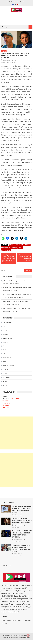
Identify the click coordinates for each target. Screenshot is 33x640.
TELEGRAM (5, 405)
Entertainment (7, 338)
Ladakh (5, 373)
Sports (4, 51)
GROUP (17, 398)
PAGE (11, 398)
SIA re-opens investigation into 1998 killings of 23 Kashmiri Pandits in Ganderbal (17, 296)
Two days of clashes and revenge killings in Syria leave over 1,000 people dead (8, 258)
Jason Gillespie (19, 244)
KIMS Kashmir (15, 527)
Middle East (6, 377)
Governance (6, 346)
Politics (5, 381)
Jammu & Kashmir (8, 365)
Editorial (5, 334)
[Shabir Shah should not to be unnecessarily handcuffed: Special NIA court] (6, 547)
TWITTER (5, 401)
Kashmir (5, 369)
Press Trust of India (17, 515)
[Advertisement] (16, 432)
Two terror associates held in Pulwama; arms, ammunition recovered (17, 309)
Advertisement (7, 322)
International (7, 358)
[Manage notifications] (28, 635)
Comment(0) (12, 62)
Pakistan (27, 244)
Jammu (5, 362)
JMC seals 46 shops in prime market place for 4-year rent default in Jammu (17, 282)
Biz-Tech (5, 330)
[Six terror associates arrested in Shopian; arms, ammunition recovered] (6, 521)
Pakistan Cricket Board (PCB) (9, 247)
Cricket (11, 244)
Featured (5, 342)
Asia (4, 326)
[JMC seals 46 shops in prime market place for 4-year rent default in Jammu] (6, 508)
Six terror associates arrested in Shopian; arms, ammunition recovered (17, 289)
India (4, 354)
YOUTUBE (5, 407)
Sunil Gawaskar (5, 250)
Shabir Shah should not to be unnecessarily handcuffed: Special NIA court (16, 303)
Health (5, 350)
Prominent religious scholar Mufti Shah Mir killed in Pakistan (25, 257)
